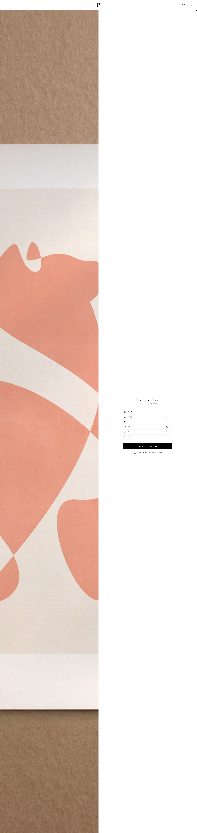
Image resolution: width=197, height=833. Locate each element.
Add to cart (148, 446)
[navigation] (4, 5)
